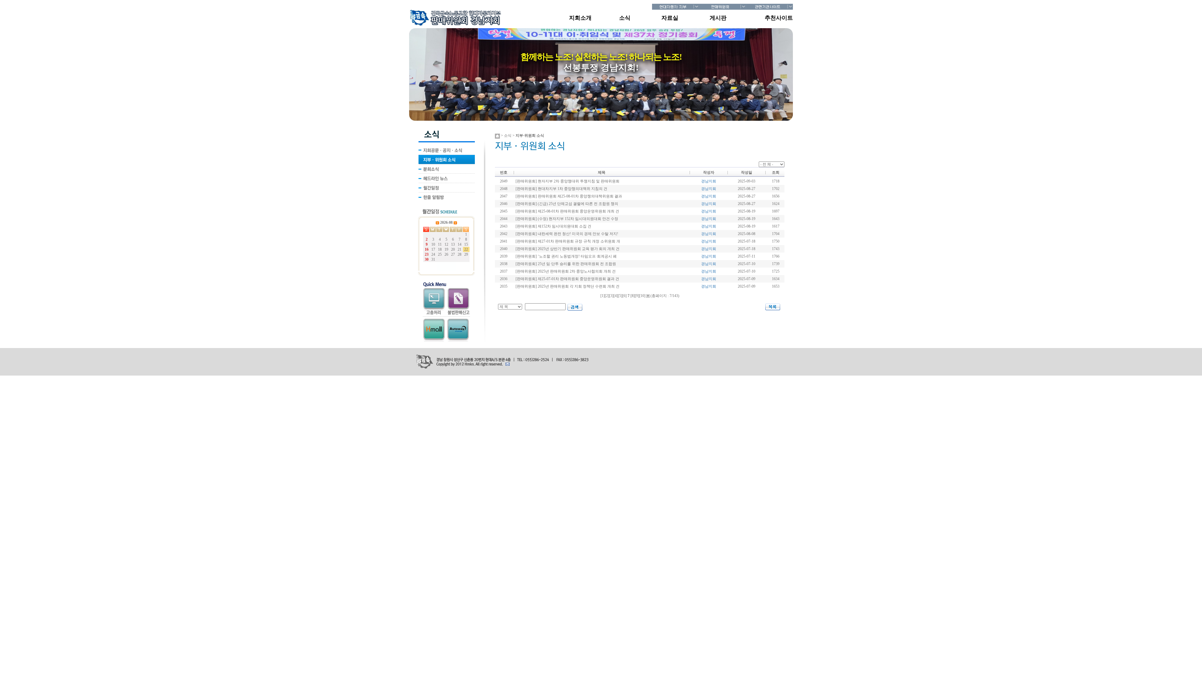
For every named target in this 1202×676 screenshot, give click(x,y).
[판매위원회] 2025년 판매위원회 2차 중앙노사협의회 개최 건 (566, 271)
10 (642, 296)
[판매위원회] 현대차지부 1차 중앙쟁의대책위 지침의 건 (561, 189)
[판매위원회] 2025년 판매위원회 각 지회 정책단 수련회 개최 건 (567, 286)
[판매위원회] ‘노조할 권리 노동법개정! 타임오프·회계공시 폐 (566, 256)
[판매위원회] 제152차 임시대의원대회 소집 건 (553, 226)
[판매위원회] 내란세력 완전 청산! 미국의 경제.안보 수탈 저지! (567, 234)
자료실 (669, 18)
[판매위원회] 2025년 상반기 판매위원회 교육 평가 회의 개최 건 (567, 249)
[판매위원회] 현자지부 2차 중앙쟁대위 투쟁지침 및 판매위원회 (567, 181)
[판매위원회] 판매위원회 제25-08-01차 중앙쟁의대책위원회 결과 (569, 196)
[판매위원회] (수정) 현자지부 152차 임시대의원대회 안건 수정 (567, 219)
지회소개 (580, 18)
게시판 (718, 18)
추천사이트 (779, 18)
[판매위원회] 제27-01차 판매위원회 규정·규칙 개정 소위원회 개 (568, 241)
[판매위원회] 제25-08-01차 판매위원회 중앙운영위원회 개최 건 (567, 211)
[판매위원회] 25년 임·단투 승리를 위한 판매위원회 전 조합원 (566, 264)
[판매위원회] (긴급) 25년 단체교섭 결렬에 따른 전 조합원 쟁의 (567, 204)
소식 (624, 18)
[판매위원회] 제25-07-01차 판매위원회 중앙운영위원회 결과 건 (567, 279)
